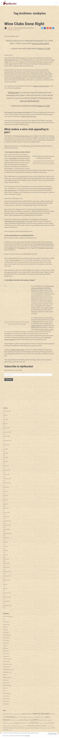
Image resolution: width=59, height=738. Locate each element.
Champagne (6, 632)
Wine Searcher (49, 728)
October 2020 (6, 436)
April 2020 (5, 461)
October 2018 (6, 529)
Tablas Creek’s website (41, 86)
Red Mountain (41, 723)
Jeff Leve (12, 720)
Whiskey (5, 674)
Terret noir (42, 112)
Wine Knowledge (7, 685)
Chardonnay (10, 717)
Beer (4, 619)
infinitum (23, 136)
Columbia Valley (29, 717)
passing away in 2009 (46, 329)
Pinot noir (34, 723)
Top (29, 400)
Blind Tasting (6, 621)
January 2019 (6, 516)
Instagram (42, 717)
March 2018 (6, 559)
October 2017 (6, 580)
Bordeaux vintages (18, 714)
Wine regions (6, 696)
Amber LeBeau (11, 28)
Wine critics (6, 680)
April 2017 (5, 588)
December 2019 (7, 478)
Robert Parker (6, 661)
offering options (15, 260)
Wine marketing (30, 28)
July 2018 (5, 542)
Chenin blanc (17, 717)
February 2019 (6, 512)
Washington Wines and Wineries (16, 728)
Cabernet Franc (27, 714)
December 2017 (7, 571)
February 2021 (6, 428)
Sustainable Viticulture (34, 726)
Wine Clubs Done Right (24, 24)
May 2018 (5, 550)
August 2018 (6, 538)
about (28, 136)
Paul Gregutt (15, 723)
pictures (22, 78)
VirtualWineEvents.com (8, 669)
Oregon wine (6, 656)
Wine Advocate (27, 728)
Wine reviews (6, 698)
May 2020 (5, 457)
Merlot (35, 720)
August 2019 (6, 487)
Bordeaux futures (12, 714)
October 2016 (6, 601)
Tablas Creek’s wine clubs (28, 116)
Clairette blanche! (19, 112)
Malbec (22, 720)
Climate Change (7, 635)
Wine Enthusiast (35, 728)
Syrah (44, 726)
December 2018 (7, 521)
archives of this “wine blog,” (45, 244)
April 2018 (5, 554)
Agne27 (46, 78)
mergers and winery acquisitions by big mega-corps (42, 288)
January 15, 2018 (43, 106)
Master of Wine (28, 720)
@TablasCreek (13, 92)
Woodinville (12, 158)
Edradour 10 (22, 248)
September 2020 (7, 440)
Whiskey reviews (7, 677)
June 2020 (5, 453)
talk (17, 136)
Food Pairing (6, 640)
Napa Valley (6, 651)
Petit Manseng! (8, 112)
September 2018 (7, 533)
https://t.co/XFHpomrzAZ (29, 101)
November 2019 (7, 483)
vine (18, 78)
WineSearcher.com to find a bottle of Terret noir (18, 221)
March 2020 (6, 466)
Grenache (38, 717)
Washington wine (7, 672)
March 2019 (6, 508)
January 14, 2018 (44, 48)
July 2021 (5, 415)
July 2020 (5, 449)
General (16, 28)
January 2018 (6, 567)
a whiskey (11, 248)
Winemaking (6, 704)
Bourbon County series (46, 248)
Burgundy (5, 629)
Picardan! (27, 112)
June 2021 (5, 419)
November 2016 (7, 597)
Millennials (5, 648)
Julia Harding (16, 720)
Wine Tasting (6, 701)
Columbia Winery (36, 326)
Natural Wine (6, 653)
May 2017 (5, 584)
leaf (13, 78)
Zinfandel (10, 730)
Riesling (45, 723)
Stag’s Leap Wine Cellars (22, 725)
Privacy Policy (27, 735)
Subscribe (9, 379)
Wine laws (5, 688)
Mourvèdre (40, 720)
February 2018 (6, 563)
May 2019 (5, 499)
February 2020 (6, 470)
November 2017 (7, 576)
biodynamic (5, 714)
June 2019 (5, 495)
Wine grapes (6, 682)
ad (19, 136)
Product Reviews (7, 659)
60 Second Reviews (8, 616)
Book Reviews (6, 624)
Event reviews (6, 637)
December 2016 (7, 593)
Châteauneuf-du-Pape (11, 60)
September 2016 (7, 605)
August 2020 (6, 444)
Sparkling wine (14, 726)
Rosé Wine (51, 723)
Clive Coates (23, 717)
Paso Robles (10, 723)
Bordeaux (5, 627)
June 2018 (5, 546)
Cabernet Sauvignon (41, 713)
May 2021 (5, 423)
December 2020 (7, 432)
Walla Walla (5, 728)
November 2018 (7, 525)
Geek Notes (6, 643)
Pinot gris (28, 723)
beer (33, 248)
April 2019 (5, 504)
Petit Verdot (22, 723)
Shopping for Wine (22, 28)
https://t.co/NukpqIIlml (40, 43)
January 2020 (6, 474)
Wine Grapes (43, 728)
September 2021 (7, 411)
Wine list (5, 690)
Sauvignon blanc (7, 725)
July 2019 (5, 491)
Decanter (33, 717)
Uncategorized (6, 667)
